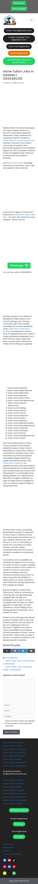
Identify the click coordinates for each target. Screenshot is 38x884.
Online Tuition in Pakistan (13, 783)
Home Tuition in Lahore (12, 746)
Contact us (7, 844)
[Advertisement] (19, 107)
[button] (19, 810)
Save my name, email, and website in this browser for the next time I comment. (20, 723)
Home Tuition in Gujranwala (14, 793)
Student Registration (19, 818)
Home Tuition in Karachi (13, 742)
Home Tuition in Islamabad (14, 749)
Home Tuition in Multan (12, 759)
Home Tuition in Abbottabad (15, 797)
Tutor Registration (19, 831)
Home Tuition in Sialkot (12, 787)
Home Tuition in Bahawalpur (15, 800)
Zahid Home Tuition (15, 163)
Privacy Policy (8, 847)
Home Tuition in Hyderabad (14, 766)
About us (6, 851)
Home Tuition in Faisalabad (14, 762)
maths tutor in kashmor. (13, 463)
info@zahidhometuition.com (15, 774)
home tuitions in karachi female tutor (18, 140)
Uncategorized (12, 658)
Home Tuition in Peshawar (14, 756)
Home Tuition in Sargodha (14, 790)
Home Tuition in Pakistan (13, 780)
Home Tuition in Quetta (13, 803)
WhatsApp (19, 824)
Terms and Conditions (12, 854)
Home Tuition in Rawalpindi (14, 752)
